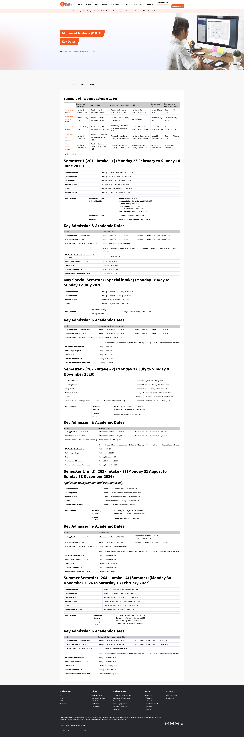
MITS (88, 4)
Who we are (148, 695)
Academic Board (150, 701)
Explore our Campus (98, 698)
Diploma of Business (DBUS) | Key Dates (84, 52)
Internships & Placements (121, 698)
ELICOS (126, 4)
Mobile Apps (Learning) (120, 704)
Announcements (131, 11)
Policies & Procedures (120, 707)
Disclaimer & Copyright (78, 725)
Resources (138, 4)
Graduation (95, 704)
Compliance (148, 709)
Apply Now (176, 6)
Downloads (116, 709)
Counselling (170, 698)
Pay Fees (121, 11)
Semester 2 (69, 127)
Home (61, 52)
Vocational (115, 4)
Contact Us (142, 11)
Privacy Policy (64, 725)
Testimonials (96, 707)
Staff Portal (104, 11)
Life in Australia (97, 695)
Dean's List (151, 11)
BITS (80, 4)
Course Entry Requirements (122, 701)
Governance (148, 707)
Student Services (65, 11)
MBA (96, 4)
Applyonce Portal (93, 11)
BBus (104, 4)
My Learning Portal (79, 11)
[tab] (64, 84)
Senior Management (151, 704)
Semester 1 (69, 110)
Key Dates (113, 11)
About (149, 4)
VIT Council (148, 698)
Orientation (95, 701)
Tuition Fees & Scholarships (122, 695)
